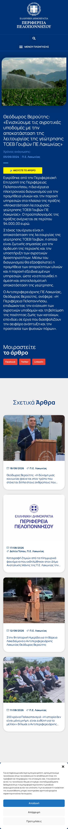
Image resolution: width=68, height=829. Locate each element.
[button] (63, 766)
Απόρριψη (34, 812)
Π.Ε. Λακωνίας (31, 157)
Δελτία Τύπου (18, 551)
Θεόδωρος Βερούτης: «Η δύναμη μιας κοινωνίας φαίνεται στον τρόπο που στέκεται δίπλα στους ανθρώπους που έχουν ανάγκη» (31, 480)
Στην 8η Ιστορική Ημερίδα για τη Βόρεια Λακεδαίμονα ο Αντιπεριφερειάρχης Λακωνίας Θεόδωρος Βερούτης (32, 641)
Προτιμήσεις (34, 821)
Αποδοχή (34, 803)
